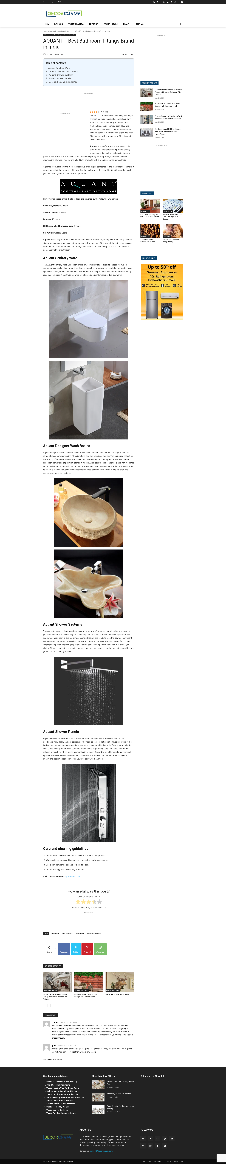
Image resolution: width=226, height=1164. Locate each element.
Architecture (145, 211)
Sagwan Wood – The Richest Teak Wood (148, 241)
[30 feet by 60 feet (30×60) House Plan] (98, 1084)
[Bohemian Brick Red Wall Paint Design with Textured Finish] (88, 982)
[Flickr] (161, 2)
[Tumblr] (178, 2)
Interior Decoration (56, 31)
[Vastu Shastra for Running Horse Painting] (98, 1109)
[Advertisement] (132, 13)
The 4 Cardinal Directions (58, 1085)
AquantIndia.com (72, 876)
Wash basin (80, 933)
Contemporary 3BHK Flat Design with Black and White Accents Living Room (168, 131)
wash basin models (94, 933)
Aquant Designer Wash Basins (63, 71)
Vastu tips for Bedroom (57, 1110)
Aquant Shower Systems (61, 75)
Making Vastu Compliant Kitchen (61, 1091)
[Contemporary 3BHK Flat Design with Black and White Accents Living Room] (146, 132)
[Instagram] (164, 2)
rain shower (55, 933)
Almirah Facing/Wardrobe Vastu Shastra (65, 1097)
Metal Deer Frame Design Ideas (117, 994)
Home (45, 31)
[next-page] (49, 1005)
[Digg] (154, 2)
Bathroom (69, 31)
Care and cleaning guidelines (63, 82)
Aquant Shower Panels (60, 78)
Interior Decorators (69, 35)
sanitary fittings (67, 933)
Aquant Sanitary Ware (59, 68)
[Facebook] (157, 2)
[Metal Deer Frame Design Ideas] (120, 982)
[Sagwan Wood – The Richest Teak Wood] (150, 231)
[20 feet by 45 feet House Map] (98, 1097)
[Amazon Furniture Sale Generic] (162, 292)
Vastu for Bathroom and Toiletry (62, 1081)
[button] (180, 24)
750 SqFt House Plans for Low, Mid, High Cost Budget (172, 217)
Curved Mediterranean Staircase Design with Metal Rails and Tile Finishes (55, 996)
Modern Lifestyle (57, 35)
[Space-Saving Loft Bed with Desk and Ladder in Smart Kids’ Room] (146, 119)
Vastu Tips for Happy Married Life (62, 1094)
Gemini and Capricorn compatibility (171, 241)
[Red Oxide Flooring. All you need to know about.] (150, 206)
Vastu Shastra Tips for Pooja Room (62, 1088)
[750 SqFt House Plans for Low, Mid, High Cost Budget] (173, 206)
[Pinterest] (171, 2)
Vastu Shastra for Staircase (59, 1100)
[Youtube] (182, 2)
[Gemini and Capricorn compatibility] (173, 231)
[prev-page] (44, 1005)
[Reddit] (175, 2)
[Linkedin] (168, 2)
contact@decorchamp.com (101, 1151)
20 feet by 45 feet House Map (119, 1094)
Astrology (167, 236)
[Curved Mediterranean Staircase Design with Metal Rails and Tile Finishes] (57, 982)
